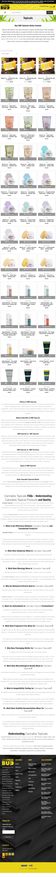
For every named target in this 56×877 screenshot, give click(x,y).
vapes (3, 807)
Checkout (31, 781)
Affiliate (17, 790)
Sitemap (30, 785)
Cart (29, 778)
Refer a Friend (32, 768)
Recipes (30, 791)
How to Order (19, 774)
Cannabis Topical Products (21, 500)
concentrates (5, 811)
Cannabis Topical (33, 606)
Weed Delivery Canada (32, 764)
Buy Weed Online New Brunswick (46, 793)
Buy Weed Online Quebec (46, 788)
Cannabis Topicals (15, 496)
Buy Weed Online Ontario (46, 784)
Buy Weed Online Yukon (46, 817)
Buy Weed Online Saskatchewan (46, 775)
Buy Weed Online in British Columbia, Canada (46, 770)
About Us (17, 767)
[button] (5, 12)
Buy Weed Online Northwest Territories (47, 812)
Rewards (17, 780)
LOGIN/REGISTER (44, 6)
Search (50, 12)
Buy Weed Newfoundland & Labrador (45, 803)
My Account (31, 772)
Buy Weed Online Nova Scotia (46, 798)
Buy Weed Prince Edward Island (46, 808)
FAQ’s (17, 777)
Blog (16, 784)
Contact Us (18, 787)
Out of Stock (31, 788)
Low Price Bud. (33, 868)
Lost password (32, 775)
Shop (16, 770)
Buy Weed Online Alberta (46, 764)
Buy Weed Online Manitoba (46, 779)
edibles (7, 804)
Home (17, 764)
